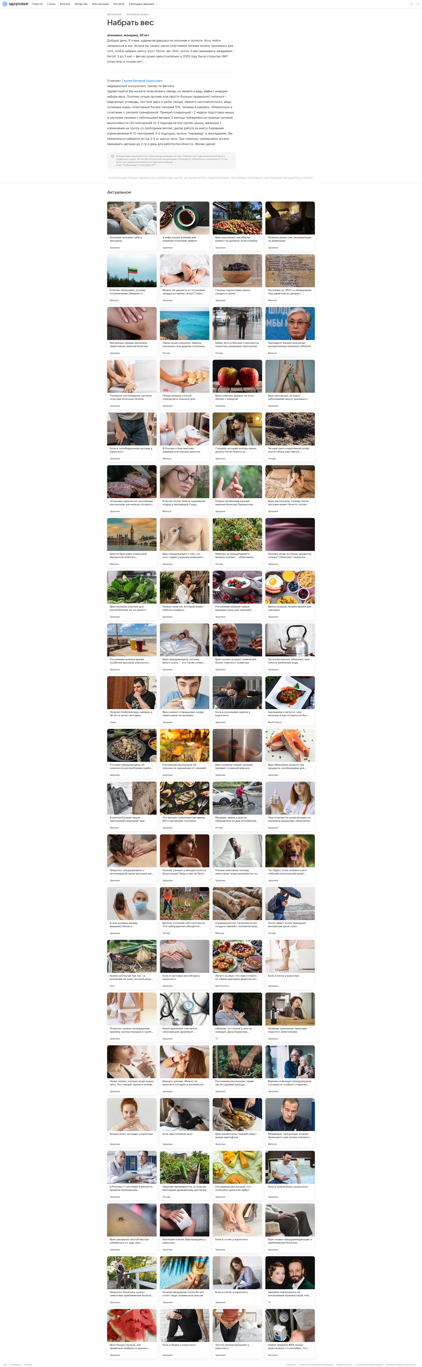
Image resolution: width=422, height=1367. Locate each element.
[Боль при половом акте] (184, 1122)
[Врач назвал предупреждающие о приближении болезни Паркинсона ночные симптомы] (290, 1228)
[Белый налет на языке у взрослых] (132, 1122)
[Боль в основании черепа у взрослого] (237, 701)
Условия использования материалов (316, 1364)
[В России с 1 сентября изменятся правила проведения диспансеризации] (132, 1175)
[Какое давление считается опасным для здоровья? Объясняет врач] (184, 1017)
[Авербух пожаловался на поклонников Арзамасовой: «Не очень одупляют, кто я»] (290, 1281)
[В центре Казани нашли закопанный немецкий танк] (132, 806)
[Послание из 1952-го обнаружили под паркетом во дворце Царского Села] (290, 279)
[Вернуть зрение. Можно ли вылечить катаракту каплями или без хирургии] (184, 1070)
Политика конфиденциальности (401, 1364)
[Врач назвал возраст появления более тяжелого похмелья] (237, 648)
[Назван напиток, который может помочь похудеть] (184, 595)
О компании (15, 1364)
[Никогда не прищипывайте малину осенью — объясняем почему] (237, 542)
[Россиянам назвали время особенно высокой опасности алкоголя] (132, 648)
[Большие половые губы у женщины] (132, 226)
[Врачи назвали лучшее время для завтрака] (290, 595)
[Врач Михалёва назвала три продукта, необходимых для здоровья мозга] (290, 753)
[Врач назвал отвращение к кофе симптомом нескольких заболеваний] (184, 701)
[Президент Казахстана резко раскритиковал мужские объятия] (290, 331)
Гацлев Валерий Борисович (142, 80)
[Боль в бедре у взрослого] (184, 1333)
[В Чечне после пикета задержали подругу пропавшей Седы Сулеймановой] (184, 490)
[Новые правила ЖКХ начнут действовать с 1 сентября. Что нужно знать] (290, 1333)
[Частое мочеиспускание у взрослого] (237, 1333)
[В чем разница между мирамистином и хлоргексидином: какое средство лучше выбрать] (132, 912)
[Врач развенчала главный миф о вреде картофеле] (237, 1122)
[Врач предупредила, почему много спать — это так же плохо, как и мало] (184, 648)
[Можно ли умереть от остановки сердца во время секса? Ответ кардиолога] (184, 279)
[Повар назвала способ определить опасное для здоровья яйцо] (184, 384)
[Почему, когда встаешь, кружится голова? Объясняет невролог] (290, 542)
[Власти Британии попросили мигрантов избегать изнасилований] (132, 542)
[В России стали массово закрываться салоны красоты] (184, 437)
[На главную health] (17, 4)
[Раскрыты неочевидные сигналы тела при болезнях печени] (132, 384)
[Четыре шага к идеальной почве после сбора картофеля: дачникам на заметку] (290, 437)
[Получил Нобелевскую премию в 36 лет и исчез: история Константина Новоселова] (132, 701)
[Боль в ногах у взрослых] (290, 964)
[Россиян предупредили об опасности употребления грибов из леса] (132, 753)
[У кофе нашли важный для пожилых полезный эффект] (184, 226)
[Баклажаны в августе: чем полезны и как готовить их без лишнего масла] (290, 701)
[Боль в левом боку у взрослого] (290, 1175)
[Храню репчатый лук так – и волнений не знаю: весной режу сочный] (132, 964)
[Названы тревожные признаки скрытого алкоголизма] (290, 1017)
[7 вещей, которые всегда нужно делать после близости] (237, 437)
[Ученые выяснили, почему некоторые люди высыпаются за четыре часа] (237, 859)
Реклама (28, 1364)
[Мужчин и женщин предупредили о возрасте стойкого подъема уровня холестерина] (290, 1070)
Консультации (114, 14)
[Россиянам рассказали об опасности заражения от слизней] (184, 753)
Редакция (291, 1364)
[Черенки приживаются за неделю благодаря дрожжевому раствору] (184, 1175)
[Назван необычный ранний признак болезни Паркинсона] (237, 490)
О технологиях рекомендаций (368, 1364)
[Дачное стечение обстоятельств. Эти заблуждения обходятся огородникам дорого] (184, 912)
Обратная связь (344, 1364)
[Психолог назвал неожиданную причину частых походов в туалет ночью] (132, 1017)
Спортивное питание (137, 14)
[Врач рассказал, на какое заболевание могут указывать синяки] (290, 384)
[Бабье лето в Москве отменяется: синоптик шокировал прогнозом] (237, 331)
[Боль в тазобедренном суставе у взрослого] (132, 437)
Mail (5, 1364)
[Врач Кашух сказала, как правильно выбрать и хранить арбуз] (132, 1333)
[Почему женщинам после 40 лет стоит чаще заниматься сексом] (184, 1281)
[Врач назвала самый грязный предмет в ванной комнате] (237, 753)
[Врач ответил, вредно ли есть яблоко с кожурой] (237, 384)
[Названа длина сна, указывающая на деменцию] (290, 226)
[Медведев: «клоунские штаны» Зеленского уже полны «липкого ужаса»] (290, 1122)
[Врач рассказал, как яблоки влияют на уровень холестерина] (237, 226)
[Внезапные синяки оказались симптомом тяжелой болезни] (132, 331)
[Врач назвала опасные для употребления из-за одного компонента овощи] (132, 595)
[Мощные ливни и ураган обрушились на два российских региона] (237, 806)
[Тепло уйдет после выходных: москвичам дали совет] (290, 912)
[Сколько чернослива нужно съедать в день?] (237, 279)
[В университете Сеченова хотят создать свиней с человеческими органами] (237, 912)
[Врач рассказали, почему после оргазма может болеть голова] (290, 490)
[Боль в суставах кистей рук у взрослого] (184, 964)
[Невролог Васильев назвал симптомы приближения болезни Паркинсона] (132, 1281)
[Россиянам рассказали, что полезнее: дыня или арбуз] (237, 1175)
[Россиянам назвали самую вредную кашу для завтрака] (237, 595)
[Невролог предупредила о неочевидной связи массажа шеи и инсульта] (132, 859)
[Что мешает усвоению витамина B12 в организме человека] (184, 806)
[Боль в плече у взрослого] (237, 1281)
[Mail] (5, 4)
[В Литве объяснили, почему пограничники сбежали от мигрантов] (132, 279)
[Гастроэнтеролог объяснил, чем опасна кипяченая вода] (290, 648)
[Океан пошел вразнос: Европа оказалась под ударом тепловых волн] (184, 331)
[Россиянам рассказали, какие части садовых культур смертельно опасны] (237, 1070)
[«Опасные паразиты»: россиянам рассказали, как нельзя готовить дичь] (132, 490)
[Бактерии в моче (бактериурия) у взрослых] (184, 1228)
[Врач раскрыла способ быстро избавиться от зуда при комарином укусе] (132, 1228)
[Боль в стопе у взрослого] (237, 1228)
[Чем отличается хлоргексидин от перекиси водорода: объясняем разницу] (290, 806)
